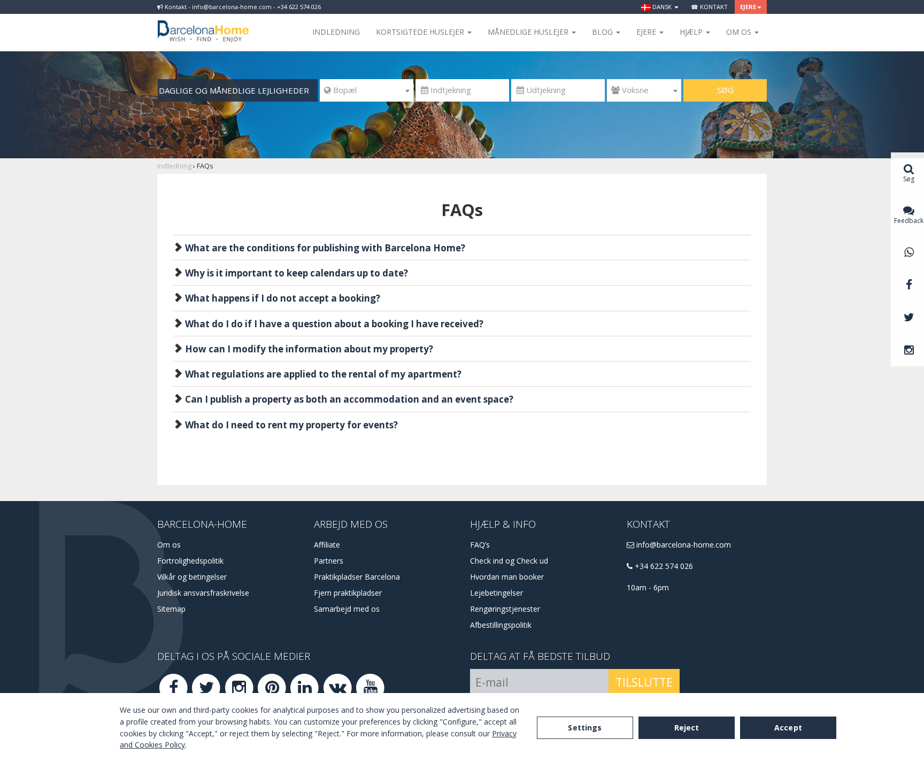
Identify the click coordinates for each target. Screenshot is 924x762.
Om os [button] (739, 32)
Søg (725, 89)
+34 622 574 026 (663, 566)
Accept (788, 727)
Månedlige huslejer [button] (529, 32)
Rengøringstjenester (505, 609)
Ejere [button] (748, 7)
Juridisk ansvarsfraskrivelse (203, 593)
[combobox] (366, 90)
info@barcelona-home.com (682, 545)
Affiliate (327, 545)
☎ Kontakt (709, 7)
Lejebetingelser (496, 593)
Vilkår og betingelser (192, 577)
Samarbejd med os (347, 609)
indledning (336, 32)
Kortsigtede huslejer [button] (421, 32)
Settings (585, 727)
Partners (328, 561)
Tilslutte (644, 682)
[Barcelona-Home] (203, 24)
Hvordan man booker (507, 577)
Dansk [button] (662, 7)
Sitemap (171, 609)
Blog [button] (603, 32)
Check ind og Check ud (509, 561)
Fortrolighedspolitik (190, 561)
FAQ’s (480, 545)
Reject (686, 727)
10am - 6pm (648, 587)
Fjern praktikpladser (348, 593)
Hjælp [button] (692, 32)
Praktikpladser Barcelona (357, 577)
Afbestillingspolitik (501, 625)
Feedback (908, 220)
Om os (169, 545)
